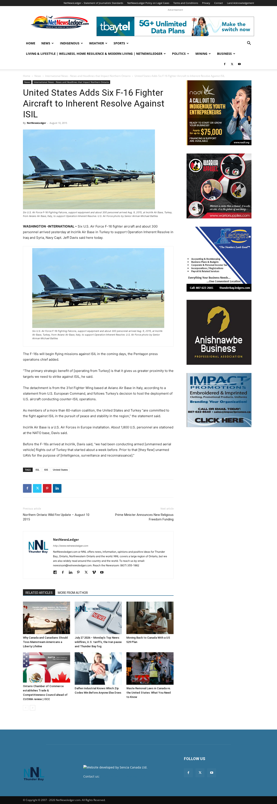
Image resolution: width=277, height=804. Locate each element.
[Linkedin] (57, 488)
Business (224, 54)
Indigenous (69, 43)
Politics (179, 54)
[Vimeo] (95, 572)
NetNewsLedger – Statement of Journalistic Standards (93, 3)
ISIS (46, 469)
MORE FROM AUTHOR (73, 592)
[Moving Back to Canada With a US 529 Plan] (150, 618)
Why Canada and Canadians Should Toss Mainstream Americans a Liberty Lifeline (45, 642)
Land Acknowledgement (240, 3)
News (45, 43)
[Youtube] (239, 64)
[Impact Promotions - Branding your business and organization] (219, 400)
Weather (96, 43)
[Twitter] (232, 64)
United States (60, 469)
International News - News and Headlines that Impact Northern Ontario (87, 76)
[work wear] (219, 185)
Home (30, 43)
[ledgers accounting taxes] (219, 259)
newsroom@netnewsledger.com (123, 776)
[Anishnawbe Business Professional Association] (219, 332)
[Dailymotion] (56, 572)
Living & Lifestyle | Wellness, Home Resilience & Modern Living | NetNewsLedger (94, 54)
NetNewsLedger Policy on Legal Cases (148, 3)
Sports (119, 43)
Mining (201, 54)
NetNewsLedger (36, 122)
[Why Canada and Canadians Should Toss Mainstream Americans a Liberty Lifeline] (46, 618)
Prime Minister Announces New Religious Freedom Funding (144, 517)
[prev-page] (25, 707)
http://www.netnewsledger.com (70, 545)
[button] (249, 44)
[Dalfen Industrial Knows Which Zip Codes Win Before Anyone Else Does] (98, 668)
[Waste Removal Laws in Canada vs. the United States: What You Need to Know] (150, 668)
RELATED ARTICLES (39, 592)
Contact (218, 3)
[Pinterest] (47, 488)
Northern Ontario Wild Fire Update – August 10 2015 (56, 517)
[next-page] (32, 707)
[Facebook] (224, 64)
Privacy (206, 3)
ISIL (37, 469)
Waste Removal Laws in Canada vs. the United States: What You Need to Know (148, 693)
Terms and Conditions (185, 3)
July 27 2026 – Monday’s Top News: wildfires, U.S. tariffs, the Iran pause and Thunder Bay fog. (98, 642)
